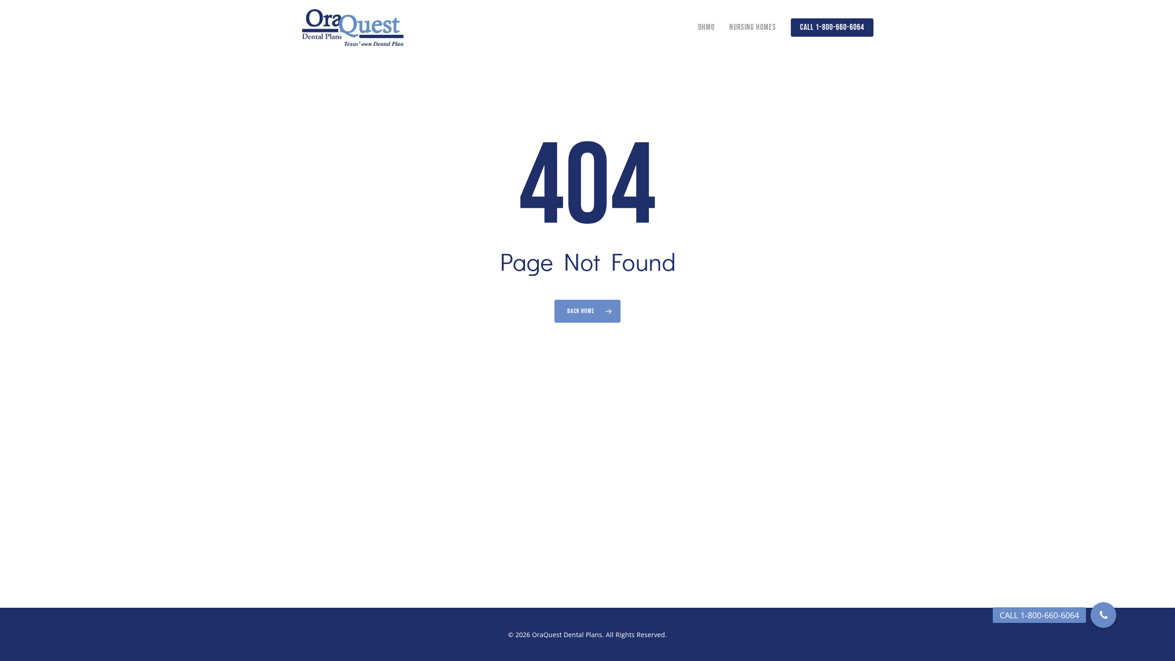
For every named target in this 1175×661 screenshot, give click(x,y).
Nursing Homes (752, 27)
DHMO (706, 27)
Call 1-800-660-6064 (832, 27)
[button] (1103, 615)
